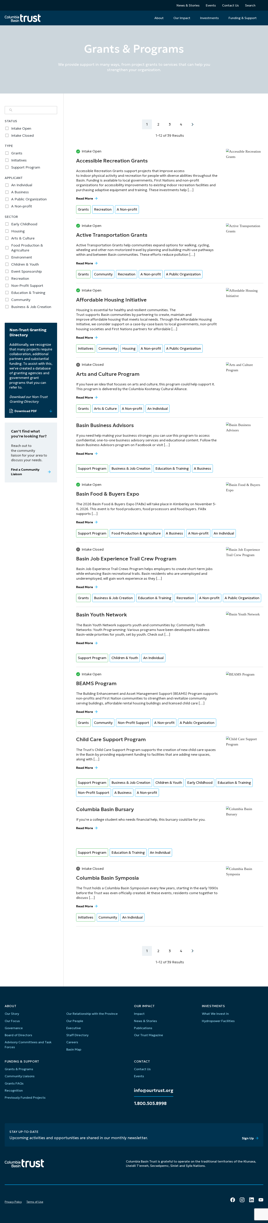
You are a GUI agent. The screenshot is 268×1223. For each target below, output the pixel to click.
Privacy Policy (13, 1202)
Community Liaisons (20, 1076)
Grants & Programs (19, 1069)
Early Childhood (199, 782)
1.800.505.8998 (150, 1103)
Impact (139, 1014)
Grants (83, 209)
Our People (74, 1021)
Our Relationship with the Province (92, 1014)
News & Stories (188, 5)
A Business (202, 468)
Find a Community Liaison (25, 472)
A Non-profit (127, 209)
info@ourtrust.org (153, 1090)
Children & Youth (124, 658)
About (159, 18)
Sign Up (248, 1138)
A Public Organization (183, 274)
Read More (84, 198)
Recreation (103, 209)
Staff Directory (77, 1035)
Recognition (14, 1090)
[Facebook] (232, 1199)
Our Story (12, 1014)
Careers (72, 1042)
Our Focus (12, 1021)
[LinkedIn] (251, 1199)
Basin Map (73, 1049)
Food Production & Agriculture (136, 533)
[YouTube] (261, 1199)
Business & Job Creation (130, 468)
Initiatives (85, 348)
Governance (14, 1028)
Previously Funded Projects (25, 1097)
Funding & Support (243, 18)
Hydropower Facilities (218, 1021)
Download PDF (26, 411)
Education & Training (172, 468)
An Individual (157, 408)
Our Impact (181, 18)
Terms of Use (34, 1202)
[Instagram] (242, 1199)
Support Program (92, 468)
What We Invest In (215, 1014)
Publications (143, 1028)
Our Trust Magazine (148, 1035)
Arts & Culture (105, 408)
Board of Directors (18, 1035)
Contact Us (230, 5)
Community (103, 274)
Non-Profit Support (133, 723)
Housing (129, 348)
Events (211, 5)
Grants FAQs (14, 1083)
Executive (73, 1028)
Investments (209, 18)
